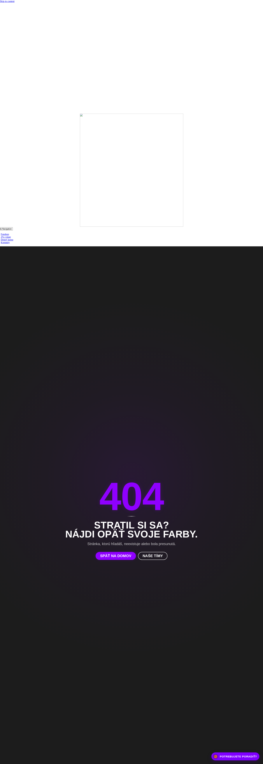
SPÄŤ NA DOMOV (115, 556)
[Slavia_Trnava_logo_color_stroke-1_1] (131, 226)
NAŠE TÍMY (153, 556)
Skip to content (7, 1)
